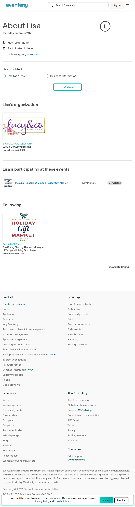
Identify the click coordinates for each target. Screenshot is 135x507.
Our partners (9, 425)
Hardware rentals (12, 364)
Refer (6, 399)
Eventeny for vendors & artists (19, 460)
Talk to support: (76, 458)
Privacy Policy (41, 501)
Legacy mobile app (13, 374)
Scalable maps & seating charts (19, 349)
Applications (9, 314)
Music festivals (75, 334)
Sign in (117, 5)
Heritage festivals (77, 344)
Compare (8, 420)
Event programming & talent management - (29, 354)
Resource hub (10, 455)
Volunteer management (16, 334)
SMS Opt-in (74, 420)
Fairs (70, 319)
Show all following (118, 266)
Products (8, 319)
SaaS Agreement (77, 435)
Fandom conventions (79, 324)
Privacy (71, 430)
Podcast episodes (12, 430)
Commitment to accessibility (83, 415)
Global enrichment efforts (82, 405)
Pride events (74, 329)
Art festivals (74, 308)
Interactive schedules (14, 359)
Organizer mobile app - (18, 369)
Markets (72, 339)
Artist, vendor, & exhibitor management (24, 329)
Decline (121, 500)
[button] (78, 5)
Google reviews (11, 384)
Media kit (8, 445)
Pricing (6, 379)
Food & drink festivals (79, 303)
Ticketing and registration (16, 344)
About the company (78, 399)
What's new (9, 450)
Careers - (80, 410)
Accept (106, 500)
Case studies (10, 415)
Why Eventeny (10, 324)
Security (72, 440)
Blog (5, 440)
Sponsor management (15, 339)
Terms (71, 425)
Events (6, 308)
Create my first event (14, 303)
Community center (13, 410)
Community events (78, 314)
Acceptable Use (50, 489)
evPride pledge (11, 435)
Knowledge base (12, 405)
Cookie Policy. (61, 501)
